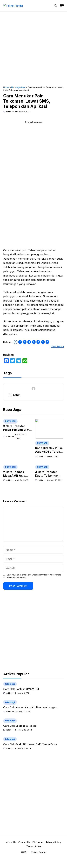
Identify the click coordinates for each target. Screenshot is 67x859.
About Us (11, 842)
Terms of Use (33, 846)
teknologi (10, 684)
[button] (55, 6)
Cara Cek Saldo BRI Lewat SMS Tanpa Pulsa (30, 744)
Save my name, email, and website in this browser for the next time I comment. (34, 576)
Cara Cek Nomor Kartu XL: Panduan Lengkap (30, 707)
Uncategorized (18, 87)
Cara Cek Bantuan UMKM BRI (21, 689)
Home (6, 87)
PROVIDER (10, 421)
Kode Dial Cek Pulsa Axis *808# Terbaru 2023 (49, 451)
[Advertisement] (33, 49)
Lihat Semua (57, 346)
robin (8, 111)
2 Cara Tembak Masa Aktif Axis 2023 (14, 475)
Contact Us (24, 842)
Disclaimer (38, 842)
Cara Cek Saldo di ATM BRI (20, 725)
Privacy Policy (53, 842)
